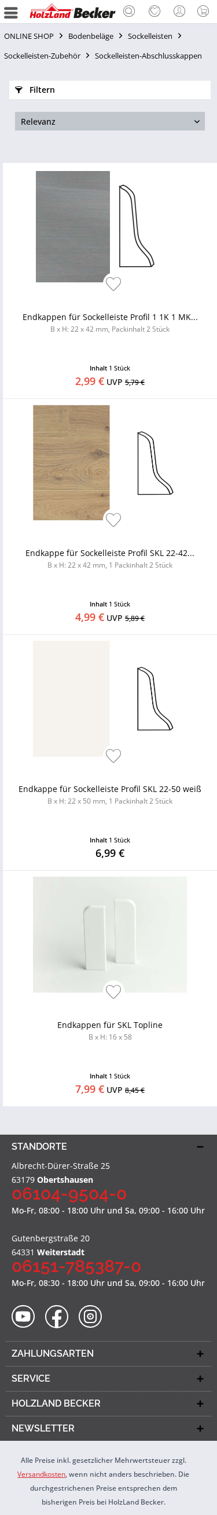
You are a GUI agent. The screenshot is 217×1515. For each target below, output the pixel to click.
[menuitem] (129, 11)
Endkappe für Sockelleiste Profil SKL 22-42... (109, 558)
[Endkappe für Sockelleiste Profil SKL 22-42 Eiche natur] (110, 463)
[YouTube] (27, 1317)
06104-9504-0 (69, 1193)
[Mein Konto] (180, 11)
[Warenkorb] (205, 11)
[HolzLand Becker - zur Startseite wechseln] (72, 11)
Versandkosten (41, 1474)
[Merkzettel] (154, 11)
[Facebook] (60, 1317)
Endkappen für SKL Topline (110, 1030)
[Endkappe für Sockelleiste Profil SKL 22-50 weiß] (110, 699)
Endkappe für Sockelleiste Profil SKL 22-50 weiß (110, 794)
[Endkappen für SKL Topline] (110, 935)
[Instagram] (94, 1317)
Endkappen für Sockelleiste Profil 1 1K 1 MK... (110, 322)
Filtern (41, 89)
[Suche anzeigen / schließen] (129, 12)
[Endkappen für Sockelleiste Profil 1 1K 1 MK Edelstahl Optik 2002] (110, 227)
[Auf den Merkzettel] (113, 285)
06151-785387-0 (76, 1266)
